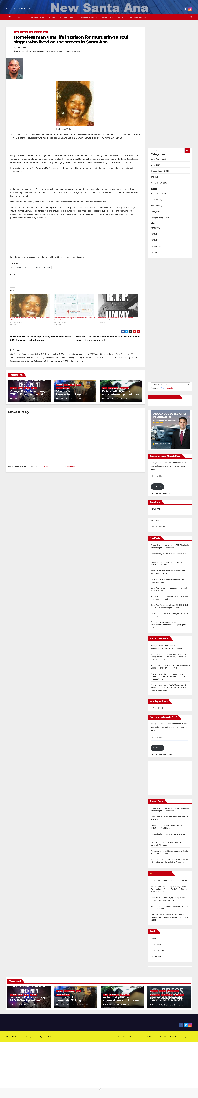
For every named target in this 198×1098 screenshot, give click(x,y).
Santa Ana (107, 17)
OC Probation (113, 388)
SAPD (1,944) (156, 177)
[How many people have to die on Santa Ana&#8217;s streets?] (118, 305)
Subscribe (157, 486)
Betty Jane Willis (34, 51)
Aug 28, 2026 (17, 398)
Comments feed (157, 950)
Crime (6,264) (156, 165)
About (125, 1037)
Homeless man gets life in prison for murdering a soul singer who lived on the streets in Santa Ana (71, 39)
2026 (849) (155, 228)
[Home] (10, 17)
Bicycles (162, 991)
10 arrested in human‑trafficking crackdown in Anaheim (71, 394)
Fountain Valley (173, 991)
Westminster (124, 388)
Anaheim (59, 384)
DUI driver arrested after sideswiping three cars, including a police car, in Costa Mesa (169, 676)
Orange (34, 388)
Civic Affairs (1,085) (159, 183)
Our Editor (175, 1037)
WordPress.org (157, 956)
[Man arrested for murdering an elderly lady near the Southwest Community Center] (74, 305)
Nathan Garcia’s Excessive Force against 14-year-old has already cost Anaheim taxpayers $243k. (169, 917)
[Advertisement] (170, 777)
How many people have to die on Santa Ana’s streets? (115, 318)
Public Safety (178, 994)
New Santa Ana (47, 1037)
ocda (48, 51)
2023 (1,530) (156, 246)
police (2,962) (156, 206)
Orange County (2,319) (160, 171)
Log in (153, 938)
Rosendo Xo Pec (62, 51)
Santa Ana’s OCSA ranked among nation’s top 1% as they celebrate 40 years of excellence (169, 656)
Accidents (153, 991)
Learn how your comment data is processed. (58, 467)
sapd (79, 51)
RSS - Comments (158, 527)
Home (19, 17)
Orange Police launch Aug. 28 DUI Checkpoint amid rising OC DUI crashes (28, 394)
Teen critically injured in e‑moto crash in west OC (166, 999)
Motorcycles (154, 994)
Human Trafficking (63, 388)
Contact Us (148, 1037)
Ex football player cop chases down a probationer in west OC (120, 394)
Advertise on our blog (136, 1037)
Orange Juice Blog (161, 873)
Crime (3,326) (156, 200)
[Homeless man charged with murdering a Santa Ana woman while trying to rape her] (31, 305)
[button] (191, 17)
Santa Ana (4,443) (158, 193)
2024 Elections (36, 17)
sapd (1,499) (156, 212)
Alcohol (14, 388)
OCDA (31, 32)
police (53, 51)
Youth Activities (137, 17)
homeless (24, 32)
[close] (100, 1089)
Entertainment (68, 17)
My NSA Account (165, 1037)
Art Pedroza (21, 48)
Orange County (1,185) (160, 218)
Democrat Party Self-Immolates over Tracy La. (170, 881)
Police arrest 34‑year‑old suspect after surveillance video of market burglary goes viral (168, 624)
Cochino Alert (69, 384)
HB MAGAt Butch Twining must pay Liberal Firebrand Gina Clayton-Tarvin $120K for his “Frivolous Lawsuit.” (169, 889)
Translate (169, 388)
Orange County (89, 17)
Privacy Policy (186, 1037)
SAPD (120, 17)
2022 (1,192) (156, 252)
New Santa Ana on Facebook (164, 397)
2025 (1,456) (156, 234)
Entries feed (156, 944)
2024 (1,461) (156, 240)
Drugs (27, 388)
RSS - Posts (156, 521)
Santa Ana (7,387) (158, 159)
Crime (52, 17)
